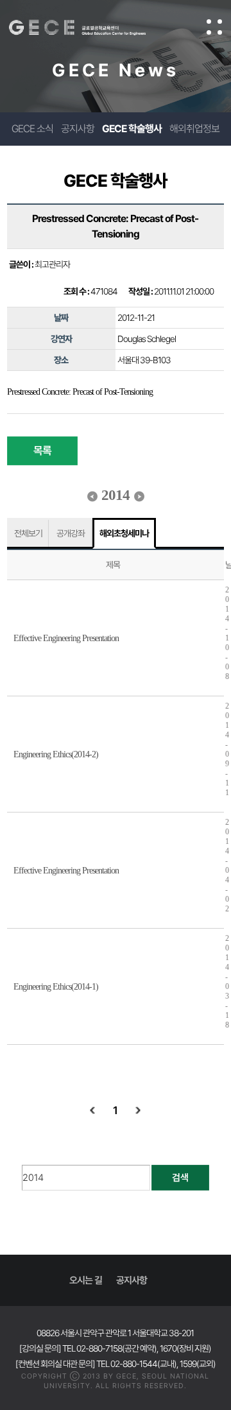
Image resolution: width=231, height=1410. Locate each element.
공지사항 (77, 129)
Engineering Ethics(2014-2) (55, 754)
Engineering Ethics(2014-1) (55, 987)
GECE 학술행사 (132, 129)
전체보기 (28, 533)
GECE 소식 (32, 129)
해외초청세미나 (124, 533)
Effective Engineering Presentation (66, 638)
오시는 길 (85, 1280)
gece (90, 27)
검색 (180, 1177)
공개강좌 (70, 533)
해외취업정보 (194, 129)
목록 (42, 450)
